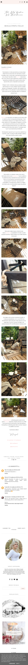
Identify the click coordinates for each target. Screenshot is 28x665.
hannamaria (7, 496)
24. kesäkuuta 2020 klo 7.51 (16, 487)
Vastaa (6, 473)
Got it (17, 663)
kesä (9, 458)
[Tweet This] (14, 459)
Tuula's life (7, 487)
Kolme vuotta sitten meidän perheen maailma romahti (13, 608)
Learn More (12, 663)
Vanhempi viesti (20, 528)
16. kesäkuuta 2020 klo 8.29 (13, 470)
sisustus (13, 458)
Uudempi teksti (7, 528)
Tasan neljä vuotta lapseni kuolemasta (14, 633)
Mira (6, 470)
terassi (18, 458)
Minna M (7, 477)
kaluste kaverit (19, 456)
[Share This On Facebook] (12, 459)
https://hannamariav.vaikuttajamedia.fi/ (14, 503)
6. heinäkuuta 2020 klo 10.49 (17, 496)
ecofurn (12, 456)
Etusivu (14, 529)
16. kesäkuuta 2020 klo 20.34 (16, 477)
